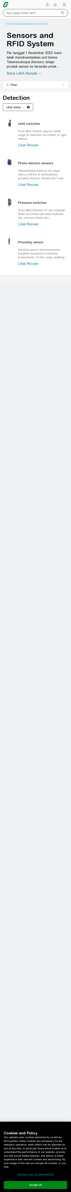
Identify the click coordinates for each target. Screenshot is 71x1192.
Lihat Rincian (28, 145)
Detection (16, 98)
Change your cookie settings (35, 1174)
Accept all (35, 1184)
